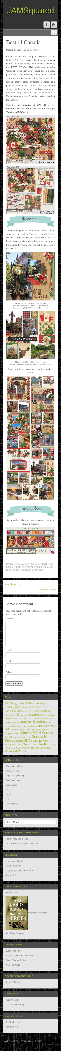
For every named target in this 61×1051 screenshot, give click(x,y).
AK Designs (12, 703)
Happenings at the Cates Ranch (19, 870)
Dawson (43, 710)
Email (9, 661)
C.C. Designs (21, 707)
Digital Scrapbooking (27, 564)
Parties (8, 794)
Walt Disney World (13, 748)
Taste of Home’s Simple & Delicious (21, 843)
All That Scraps (12, 893)
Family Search (11, 1000)
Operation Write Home (38, 913)
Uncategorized (11, 804)
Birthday (10, 707)
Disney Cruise (11, 718)
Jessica (39, 721)
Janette (26, 722)
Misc (7, 789)
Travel (43, 564)
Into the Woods (13, 584)
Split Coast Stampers (14, 933)
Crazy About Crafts (14, 861)
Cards (44, 707)
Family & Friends (13, 780)
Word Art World (15, 751)
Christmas (10, 710)
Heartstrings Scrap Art (40, 567)
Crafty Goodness (12, 771)
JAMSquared (30, 10)
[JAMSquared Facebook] (46, 24)
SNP (27, 740)
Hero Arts (16, 723)
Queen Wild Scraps (37, 732)
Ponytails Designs (12, 733)
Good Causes (11, 785)
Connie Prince (27, 710)
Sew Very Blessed (13, 875)
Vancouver (38, 570)
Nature (48, 729)
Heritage (8, 722)
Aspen (43, 703)
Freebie (41, 718)
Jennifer (37, 50)
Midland (42, 729)
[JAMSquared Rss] (54, 24)
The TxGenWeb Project (15, 1004)
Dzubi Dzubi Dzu (13, 866)
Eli (31, 718)
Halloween (49, 718)
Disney (53, 715)
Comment (9, 619)
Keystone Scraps (30, 726)
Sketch (19, 740)
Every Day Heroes (46, 590)
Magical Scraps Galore (18, 570)
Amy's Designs (29, 703)
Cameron (33, 707)
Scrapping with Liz (20, 736)
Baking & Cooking (13, 766)
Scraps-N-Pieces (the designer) (19, 955)
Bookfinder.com (12, 1022)
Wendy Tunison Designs (36, 747)
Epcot (24, 567)
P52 (52, 729)
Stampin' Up (39, 740)
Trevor (27, 744)
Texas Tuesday (17, 744)
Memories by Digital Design (25, 729)
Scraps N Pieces (12, 982)
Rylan (7, 737)
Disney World (13, 567)
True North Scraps (44, 744)
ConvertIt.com (11, 1027)
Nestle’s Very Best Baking (16, 839)
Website (8, 672)
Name (8, 650)
